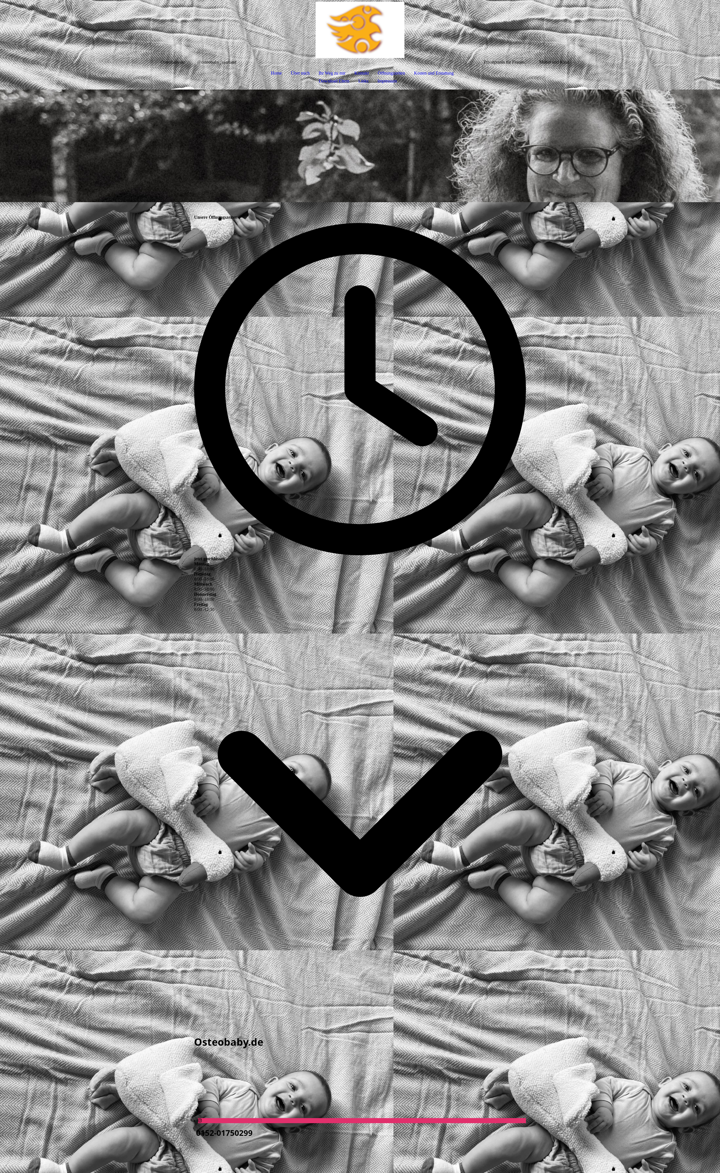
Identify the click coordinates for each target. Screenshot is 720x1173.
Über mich (300, 73)
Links (363, 81)
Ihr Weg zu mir (332, 73)
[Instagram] (200, 1120)
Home (276, 73)
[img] (360, 30)
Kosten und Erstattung (434, 73)
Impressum (387, 81)
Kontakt (361, 73)
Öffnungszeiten (391, 73)
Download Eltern (334, 81)
